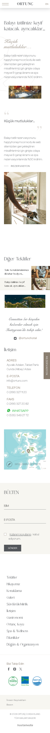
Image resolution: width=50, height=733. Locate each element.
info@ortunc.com (17, 380)
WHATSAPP (20, 410)
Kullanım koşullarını (20, 534)
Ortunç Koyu (15, 624)
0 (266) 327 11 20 (17, 392)
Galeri (11, 598)
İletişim (11, 611)
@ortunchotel (28, 338)
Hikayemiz (13, 584)
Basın (10, 705)
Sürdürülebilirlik (17, 604)
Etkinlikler (13, 638)
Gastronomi (15, 618)
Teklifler (12, 578)
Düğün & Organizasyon (23, 645)
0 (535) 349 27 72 (18, 415)
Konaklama (14, 591)
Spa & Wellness (17, 631)
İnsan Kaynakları (16, 700)
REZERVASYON (20, 166)
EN (46, 4)
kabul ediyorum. (24, 536)
